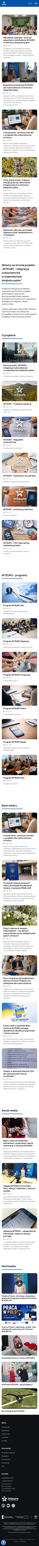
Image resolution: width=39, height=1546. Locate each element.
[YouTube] (8, 1505)
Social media (10, 1110)
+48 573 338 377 (7, 1481)
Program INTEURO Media (14, 742)
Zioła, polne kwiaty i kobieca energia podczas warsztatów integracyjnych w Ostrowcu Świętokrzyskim (16, 184)
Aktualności (6, 1427)
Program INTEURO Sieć (13, 778)
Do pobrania (6, 1459)
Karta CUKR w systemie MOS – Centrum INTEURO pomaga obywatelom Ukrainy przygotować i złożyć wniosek (19, 1029)
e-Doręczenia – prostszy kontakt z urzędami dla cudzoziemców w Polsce (18, 135)
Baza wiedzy (9, 805)
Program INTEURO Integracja (16, 675)
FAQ (3, 1466)
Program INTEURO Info (13, 605)
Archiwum (5, 1437)
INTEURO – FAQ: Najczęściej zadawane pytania (16, 544)
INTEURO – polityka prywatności (18, 509)
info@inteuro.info (7, 1478)
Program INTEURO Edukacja (16, 641)
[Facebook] (3, 1505)
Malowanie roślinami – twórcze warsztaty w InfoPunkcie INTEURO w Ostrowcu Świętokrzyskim (19, 40)
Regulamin (5, 1456)
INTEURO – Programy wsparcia (17, 404)
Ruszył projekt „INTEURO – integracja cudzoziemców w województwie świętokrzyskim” (19, 368)
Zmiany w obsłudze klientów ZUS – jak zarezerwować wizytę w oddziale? (19, 1073)
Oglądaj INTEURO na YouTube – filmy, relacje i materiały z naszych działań (19, 1188)
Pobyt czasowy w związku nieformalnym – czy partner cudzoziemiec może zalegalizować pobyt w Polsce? (19, 932)
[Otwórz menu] (36, 3)
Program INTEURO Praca (14, 708)
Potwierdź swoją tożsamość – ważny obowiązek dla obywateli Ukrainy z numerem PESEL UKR (17, 885)
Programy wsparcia (8, 1453)
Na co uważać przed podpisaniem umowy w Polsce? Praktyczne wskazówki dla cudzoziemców (18, 981)
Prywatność (6, 1463)
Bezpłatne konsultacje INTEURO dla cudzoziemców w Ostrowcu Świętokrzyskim (18, 87)
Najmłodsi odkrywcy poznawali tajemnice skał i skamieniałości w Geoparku (18, 232)
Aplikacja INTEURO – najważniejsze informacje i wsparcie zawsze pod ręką (19, 1233)
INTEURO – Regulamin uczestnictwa (13, 441)
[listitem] (19, 1287)
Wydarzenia (6, 1434)
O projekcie (8, 335)
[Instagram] (13, 1505)
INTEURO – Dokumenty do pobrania (19, 476)
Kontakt (4, 1441)
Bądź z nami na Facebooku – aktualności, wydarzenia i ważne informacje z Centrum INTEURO (18, 1143)
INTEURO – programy (14, 575)
